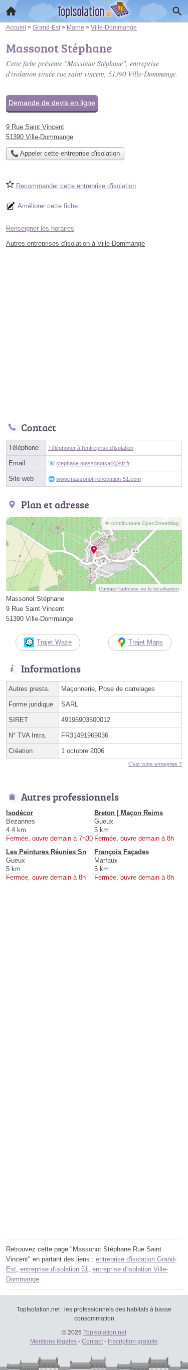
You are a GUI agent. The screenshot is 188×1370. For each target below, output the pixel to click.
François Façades (121, 852)
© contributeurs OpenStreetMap (142, 523)
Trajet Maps (145, 642)
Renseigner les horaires (40, 228)
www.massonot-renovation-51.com (98, 479)
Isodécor (19, 813)
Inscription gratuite (133, 1341)
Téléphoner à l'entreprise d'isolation (90, 448)
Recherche (177, 11)
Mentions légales (53, 1341)
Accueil (11, 11)
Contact (92, 1341)
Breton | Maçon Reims (128, 813)
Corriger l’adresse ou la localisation (139, 588)
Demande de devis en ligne (52, 103)
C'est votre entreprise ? (155, 764)
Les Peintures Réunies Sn (46, 852)
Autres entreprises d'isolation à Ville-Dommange (75, 243)
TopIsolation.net (104, 1332)
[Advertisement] (94, 1142)
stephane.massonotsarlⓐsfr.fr (93, 463)
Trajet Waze (54, 642)
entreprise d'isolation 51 (54, 1269)
